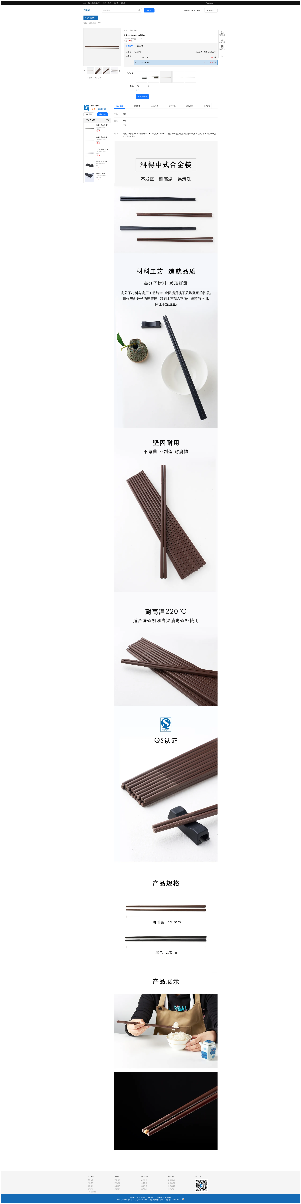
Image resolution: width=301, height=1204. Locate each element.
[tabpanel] (172, 58)
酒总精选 (92, 22)
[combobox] (119, 10)
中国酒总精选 (130, 30)
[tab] (129, 46)
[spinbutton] (141, 86)
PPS (99, 22)
